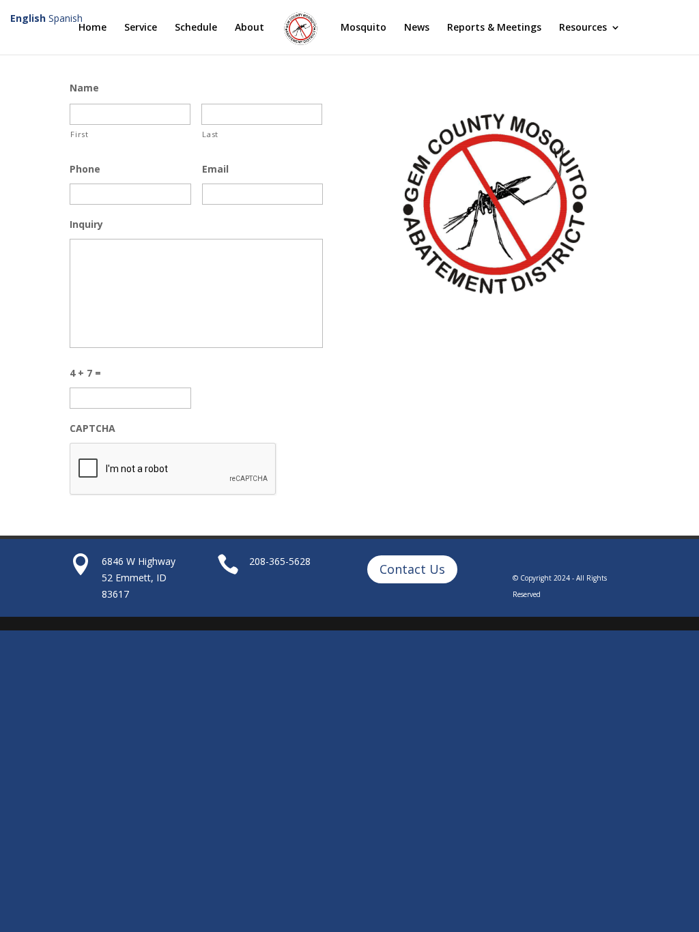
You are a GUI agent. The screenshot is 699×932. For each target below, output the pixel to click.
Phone (85, 169)
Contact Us (412, 569)
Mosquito (363, 28)
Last (210, 134)
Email (215, 169)
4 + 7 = (85, 373)
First (79, 134)
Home (92, 28)
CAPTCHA (92, 428)
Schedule (196, 28)
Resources (583, 28)
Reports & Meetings (494, 28)
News (416, 28)
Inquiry (86, 224)
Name (84, 88)
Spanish (65, 18)
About (249, 28)
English (28, 18)
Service (140, 28)
